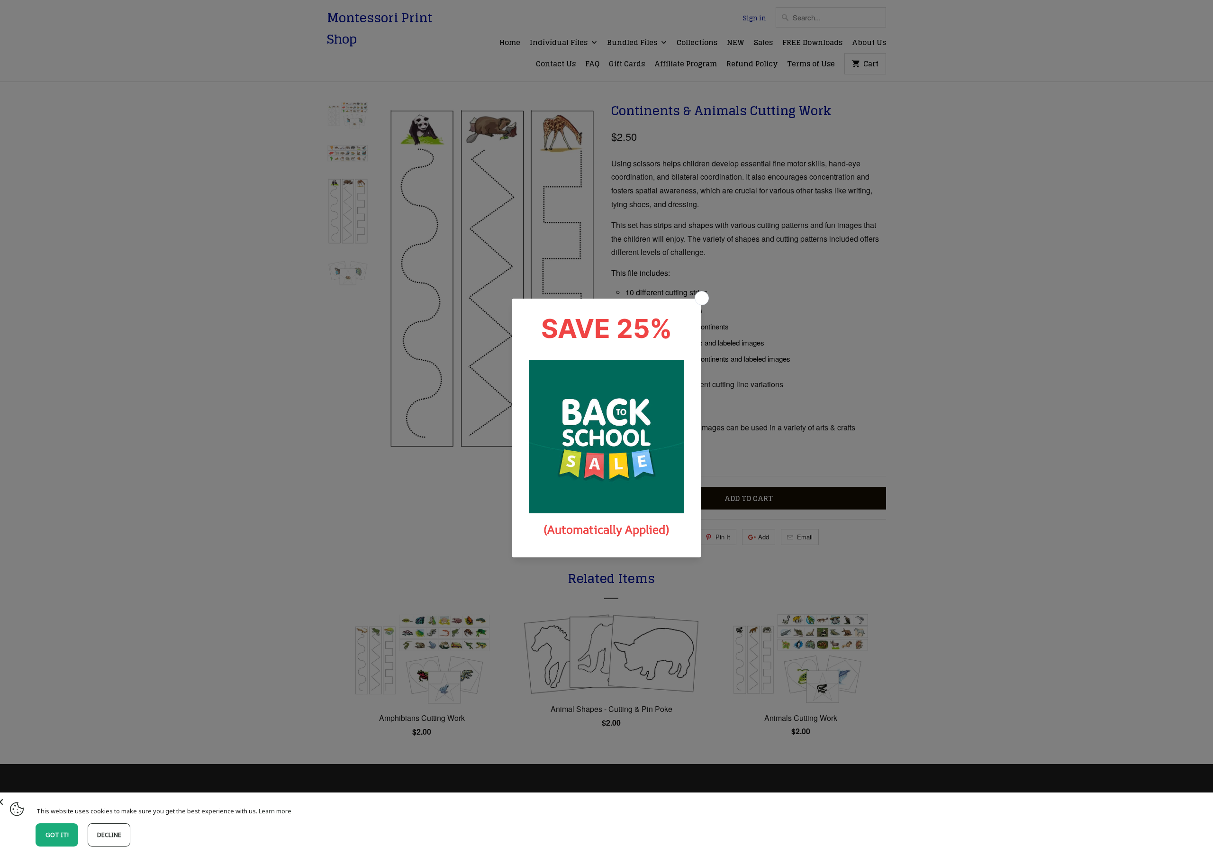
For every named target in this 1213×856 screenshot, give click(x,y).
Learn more (275, 811)
